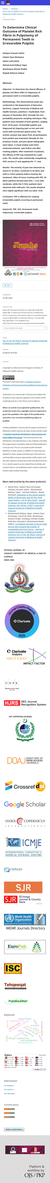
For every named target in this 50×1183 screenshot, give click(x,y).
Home (5, 9)
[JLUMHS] (25, 807)
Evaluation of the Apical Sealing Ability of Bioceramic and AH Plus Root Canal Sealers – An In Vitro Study (26, 497)
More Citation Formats (14, 328)
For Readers (8, 1085)
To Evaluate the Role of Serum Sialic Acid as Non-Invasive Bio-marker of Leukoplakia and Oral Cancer (27, 527)
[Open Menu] (2, 2)
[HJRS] (25, 705)
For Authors (8, 1089)
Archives (14, 9)
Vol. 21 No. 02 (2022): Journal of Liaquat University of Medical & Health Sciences (23, 12)
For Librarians (9, 1093)
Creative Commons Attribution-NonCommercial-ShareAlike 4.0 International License (25, 385)
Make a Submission (14, 1129)
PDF (8, 285)
